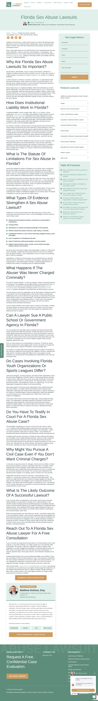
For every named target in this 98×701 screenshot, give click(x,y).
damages (42, 89)
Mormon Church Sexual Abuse (70, 109)
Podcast (66, 2)
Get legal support (17, 676)
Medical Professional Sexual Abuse (79, 659)
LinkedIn (25, 628)
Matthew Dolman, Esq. (34, 24)
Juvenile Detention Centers (69, 125)
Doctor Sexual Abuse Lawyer (69, 114)
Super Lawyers (47, 628)
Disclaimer (23, 692)
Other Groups (57, 2)
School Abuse (65, 130)
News (71, 2)
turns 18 (41, 180)
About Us (26, 2)
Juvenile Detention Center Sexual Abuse (78, 665)
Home (8, 33)
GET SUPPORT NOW (84, 4)
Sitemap (50, 692)
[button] (36, 3)
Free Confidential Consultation (31, 634)
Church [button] (33, 2)
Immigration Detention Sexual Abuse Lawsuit (74, 136)
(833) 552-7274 (47, 655)
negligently (24, 93)
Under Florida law (19, 116)
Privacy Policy (31, 692)
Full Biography (14, 628)
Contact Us (27, 6)
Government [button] (47, 2)
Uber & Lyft (64, 158)
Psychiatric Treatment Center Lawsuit (72, 120)
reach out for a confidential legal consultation (33, 566)
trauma (8, 428)
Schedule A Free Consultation (31, 578)
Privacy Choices (42, 692)
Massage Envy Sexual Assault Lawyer (72, 147)
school (39, 112)
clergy (39, 75)
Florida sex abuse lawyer (15, 55)
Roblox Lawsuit (65, 152)
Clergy (63, 103)
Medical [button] (39, 2)
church (19, 114)
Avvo (36, 628)
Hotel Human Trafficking (68, 141)
